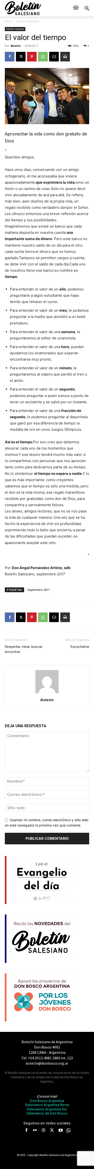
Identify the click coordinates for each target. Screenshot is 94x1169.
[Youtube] (60, 1131)
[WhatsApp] (43, 56)
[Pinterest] (32, 56)
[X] (21, 56)
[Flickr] (35, 1131)
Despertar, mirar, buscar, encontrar (24, 649)
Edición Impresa (28, 21)
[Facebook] (9, 56)
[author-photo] (47, 693)
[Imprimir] (65, 56)
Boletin (16, 45)
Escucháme (80, 647)
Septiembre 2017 (38, 589)
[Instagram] (43, 1131)
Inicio (8, 21)
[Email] (54, 56)
